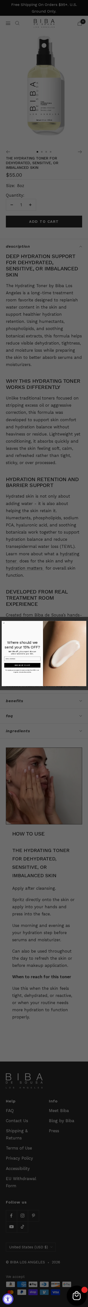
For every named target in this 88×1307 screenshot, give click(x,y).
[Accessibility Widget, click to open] (7, 1299)
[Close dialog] (3, 623)
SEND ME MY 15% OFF (22, 665)
